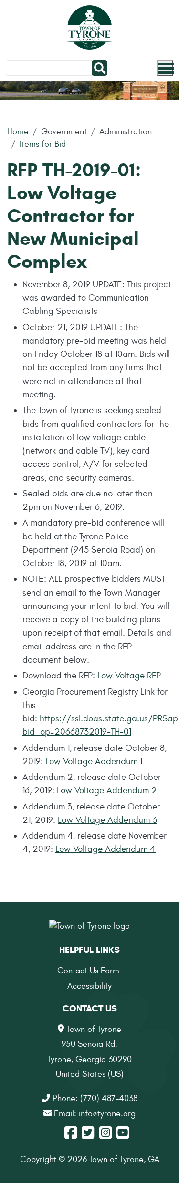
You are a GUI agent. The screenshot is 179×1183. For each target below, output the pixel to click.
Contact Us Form (88, 971)
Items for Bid (43, 144)
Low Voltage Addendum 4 (105, 849)
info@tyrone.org (107, 1114)
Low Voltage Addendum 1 (93, 761)
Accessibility (89, 986)
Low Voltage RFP (129, 675)
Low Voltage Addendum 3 (107, 820)
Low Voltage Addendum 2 (107, 790)
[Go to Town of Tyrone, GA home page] (89, 28)
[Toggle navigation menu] (165, 68)
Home (18, 132)
